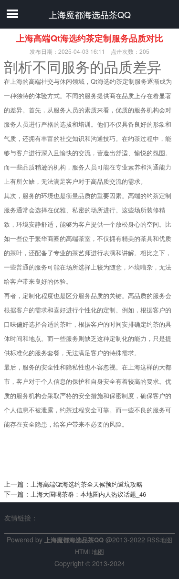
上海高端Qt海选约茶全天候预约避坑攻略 (87, 484)
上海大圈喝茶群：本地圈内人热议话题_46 (88, 494)
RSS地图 (159, 539)
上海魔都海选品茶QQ (90, 14)
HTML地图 (89, 551)
